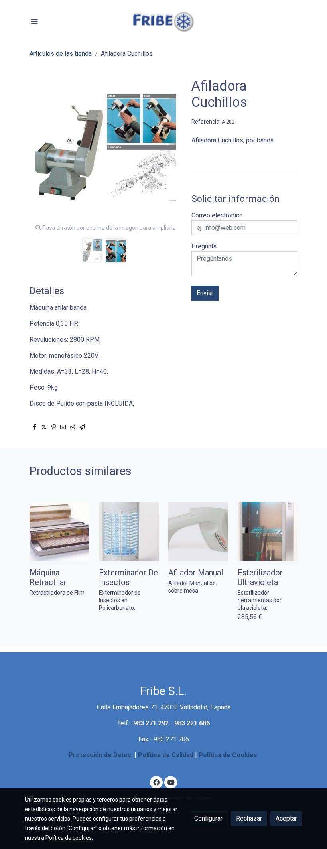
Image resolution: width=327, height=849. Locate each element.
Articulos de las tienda (61, 53)
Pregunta (204, 246)
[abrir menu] (34, 21)
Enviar (205, 293)
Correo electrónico (217, 215)
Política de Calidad (165, 755)
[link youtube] (171, 782)
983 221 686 (192, 723)
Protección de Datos (100, 755)
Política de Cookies (228, 755)
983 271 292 (151, 723)
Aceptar (286, 818)
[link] (163, 21)
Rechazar (249, 818)
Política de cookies (68, 838)
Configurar (208, 818)
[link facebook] (156, 782)
